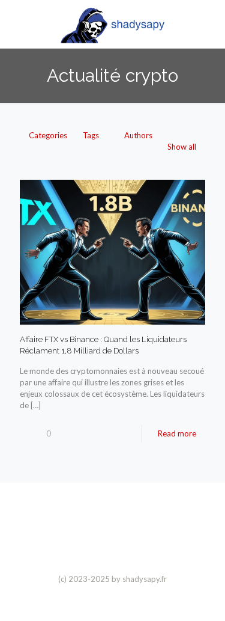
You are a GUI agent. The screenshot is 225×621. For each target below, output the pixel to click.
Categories (48, 135)
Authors (138, 135)
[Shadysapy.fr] (112, 24)
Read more (177, 433)
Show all (181, 146)
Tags (91, 135)
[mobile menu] (209, 24)
